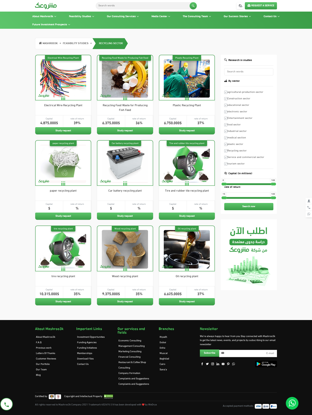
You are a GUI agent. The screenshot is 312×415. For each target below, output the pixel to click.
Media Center (159, 16)
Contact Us (270, 16)
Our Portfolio (43, 364)
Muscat (164, 353)
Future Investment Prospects (49, 24)
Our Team (41, 369)
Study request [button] (63, 130)
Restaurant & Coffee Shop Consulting (132, 365)
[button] (193, 5)
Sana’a (163, 369)
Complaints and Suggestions (133, 378)
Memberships (84, 353)
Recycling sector (111, 43)
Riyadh (163, 337)
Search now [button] (248, 206)
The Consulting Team (195, 16)
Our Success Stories (236, 16)
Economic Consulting (129, 340)
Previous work (43, 348)
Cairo (162, 364)
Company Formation (129, 373)
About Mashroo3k (42, 16)
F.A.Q (39, 342)
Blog (38, 375)
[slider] (224, 184)
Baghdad (164, 358)
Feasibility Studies (80, 16)
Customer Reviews (46, 358)
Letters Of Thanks (45, 353)
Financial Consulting (129, 357)
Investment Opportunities (91, 337)
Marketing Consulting (129, 351)
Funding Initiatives (87, 348)
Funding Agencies (87, 342)
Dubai (163, 342)
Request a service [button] (262, 5)
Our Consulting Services (121, 16)
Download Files (85, 358)
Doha (162, 348)
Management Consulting (131, 346)
